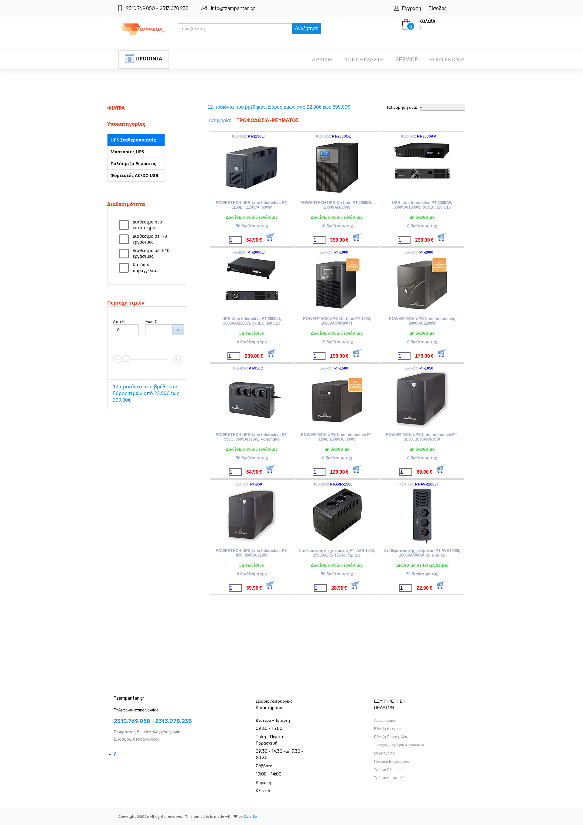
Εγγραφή (411, 8)
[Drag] (126, 358)
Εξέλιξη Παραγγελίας (391, 737)
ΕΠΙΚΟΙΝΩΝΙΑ (447, 59)
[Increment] (176, 359)
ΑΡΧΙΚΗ (322, 59)
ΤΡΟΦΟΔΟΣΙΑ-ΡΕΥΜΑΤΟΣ (268, 120)
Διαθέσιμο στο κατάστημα (147, 224)
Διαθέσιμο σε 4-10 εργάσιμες (151, 253)
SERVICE (406, 59)
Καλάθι (426, 21)
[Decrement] (117, 359)
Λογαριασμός (385, 720)
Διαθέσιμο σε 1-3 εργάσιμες (150, 239)
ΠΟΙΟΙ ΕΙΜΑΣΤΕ (363, 59)
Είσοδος (437, 8)
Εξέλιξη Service (387, 729)
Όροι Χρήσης (385, 753)
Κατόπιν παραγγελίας (146, 267)
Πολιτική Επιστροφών (392, 761)
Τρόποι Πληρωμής (389, 770)
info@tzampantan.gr (233, 8)
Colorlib (250, 816)
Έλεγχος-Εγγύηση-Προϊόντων (399, 745)
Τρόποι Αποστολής (389, 778)
